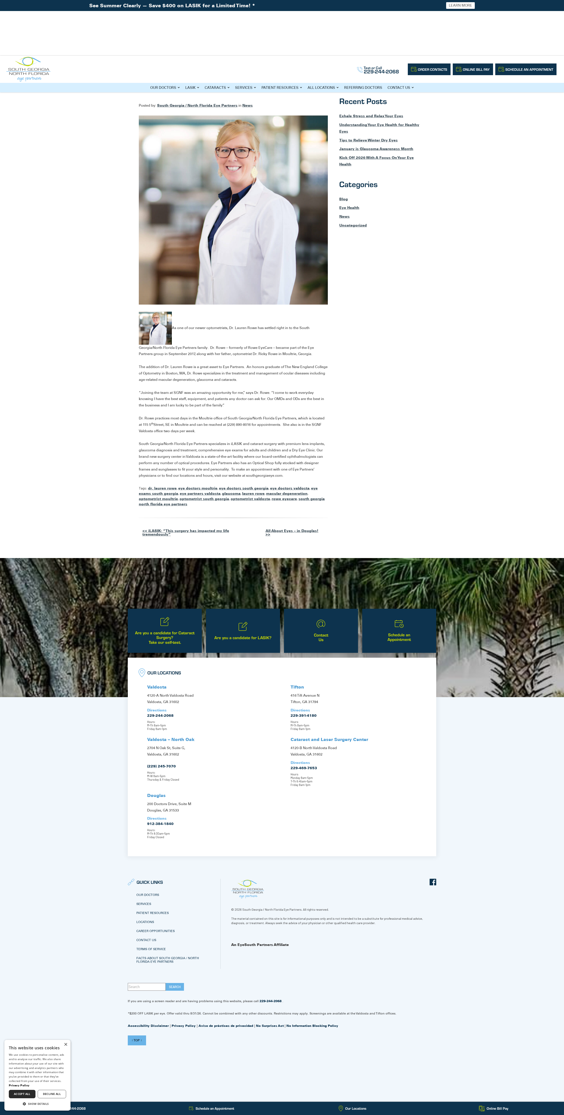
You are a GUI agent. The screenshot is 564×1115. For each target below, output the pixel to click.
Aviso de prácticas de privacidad (226, 1026)
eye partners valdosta (200, 493)
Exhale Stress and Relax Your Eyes (371, 116)
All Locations (321, 88)
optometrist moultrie (158, 499)
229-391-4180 (304, 715)
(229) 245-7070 (161, 766)
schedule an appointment (529, 69)
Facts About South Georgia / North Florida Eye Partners (167, 959)
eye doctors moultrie (197, 488)
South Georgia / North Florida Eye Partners (197, 105)
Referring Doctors (363, 88)
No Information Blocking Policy (312, 1026)
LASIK (190, 88)
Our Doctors (163, 88)
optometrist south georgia (204, 499)
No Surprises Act (270, 1026)
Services (243, 88)
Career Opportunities (155, 931)
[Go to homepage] (28, 69)
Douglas (156, 795)
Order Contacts (432, 69)
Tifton (297, 687)
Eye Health (349, 207)
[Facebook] (433, 882)
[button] (37, 1103)
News (247, 105)
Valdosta (157, 687)
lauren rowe (253, 493)
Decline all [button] (52, 1094)
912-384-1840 (160, 823)
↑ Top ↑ (137, 1040)
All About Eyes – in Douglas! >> (291, 532)
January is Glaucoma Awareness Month (376, 149)
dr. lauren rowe (162, 488)
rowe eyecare (284, 499)
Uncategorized (353, 225)
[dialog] (37, 1075)
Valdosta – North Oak (171, 739)
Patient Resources (280, 88)
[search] (175, 987)
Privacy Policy (184, 1026)
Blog (343, 199)
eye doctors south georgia (244, 488)
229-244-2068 (160, 715)
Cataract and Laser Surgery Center (329, 739)
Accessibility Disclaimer (149, 1026)
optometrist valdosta (250, 499)
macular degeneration (287, 493)
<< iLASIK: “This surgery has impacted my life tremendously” (185, 532)
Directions (157, 710)
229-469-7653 (304, 768)
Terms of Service (151, 949)
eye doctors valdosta (290, 488)
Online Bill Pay (476, 69)
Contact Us (399, 88)
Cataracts (215, 88)
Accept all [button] (22, 1094)
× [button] (65, 1044)
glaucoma (231, 493)
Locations (145, 922)
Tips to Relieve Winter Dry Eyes (368, 140)
